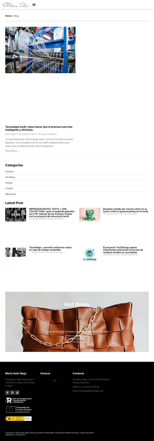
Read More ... (12, 150)
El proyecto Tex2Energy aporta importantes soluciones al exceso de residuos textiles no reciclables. (123, 250)
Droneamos (20, 434)
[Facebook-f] (7, 393)
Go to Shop (77, 338)
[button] (33, 4)
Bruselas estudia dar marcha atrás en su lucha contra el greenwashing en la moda (125, 210)
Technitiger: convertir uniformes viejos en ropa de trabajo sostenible (50, 248)
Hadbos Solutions (72, 432)
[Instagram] (12, 393)
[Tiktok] (17, 393)
